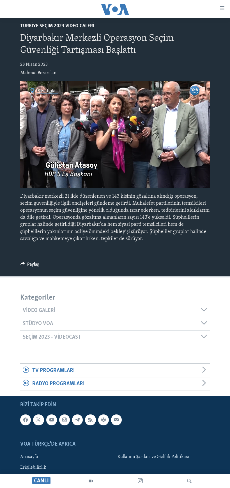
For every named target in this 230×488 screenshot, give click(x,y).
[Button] (29, 265)
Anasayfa (29, 457)
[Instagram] (140, 481)
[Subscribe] (116, 419)
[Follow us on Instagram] (64, 419)
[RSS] (90, 419)
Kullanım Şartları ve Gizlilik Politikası (153, 457)
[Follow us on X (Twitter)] (38, 419)
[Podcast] (103, 419)
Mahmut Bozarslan (38, 73)
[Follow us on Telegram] (77, 419)
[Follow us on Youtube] (51, 419)
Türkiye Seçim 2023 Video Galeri (57, 26)
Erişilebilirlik (33, 467)
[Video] (90, 481)
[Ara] (189, 481)
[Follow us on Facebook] (25, 419)
